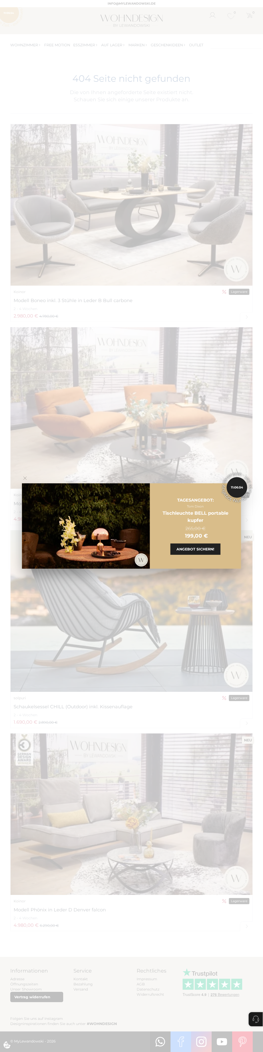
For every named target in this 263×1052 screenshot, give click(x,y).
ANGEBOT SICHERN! (195, 549)
